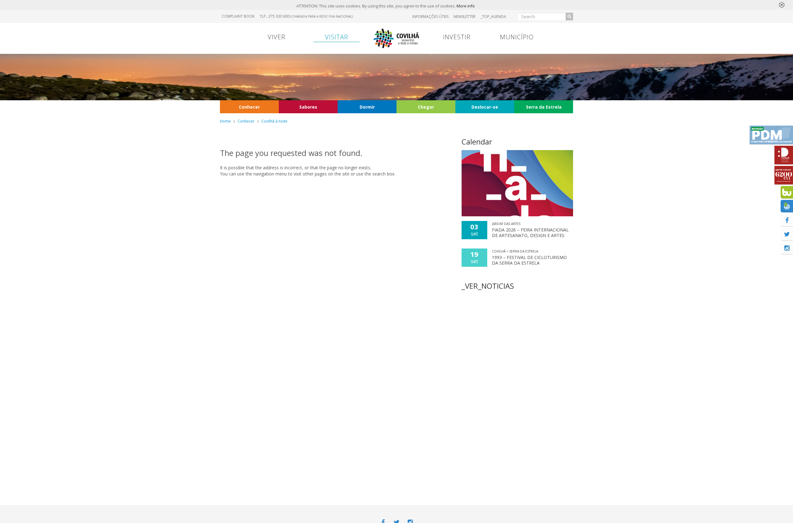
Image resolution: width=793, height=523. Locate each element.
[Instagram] (787, 248)
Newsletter (464, 16)
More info (466, 6)
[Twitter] (787, 234)
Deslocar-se (484, 107)
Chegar (426, 107)
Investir (457, 37)
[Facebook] (787, 220)
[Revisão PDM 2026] (771, 135)
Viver (276, 37)
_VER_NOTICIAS (488, 286)
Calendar (477, 141)
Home (225, 121)
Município (517, 37)
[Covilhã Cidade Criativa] (783, 155)
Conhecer (249, 107)
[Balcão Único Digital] (787, 192)
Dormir (367, 107)
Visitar (336, 37)
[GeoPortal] (787, 206)
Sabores (308, 107)
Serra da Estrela (544, 107)
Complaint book (238, 16)
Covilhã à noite (274, 121)
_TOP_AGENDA (493, 16)
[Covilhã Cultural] (783, 175)
